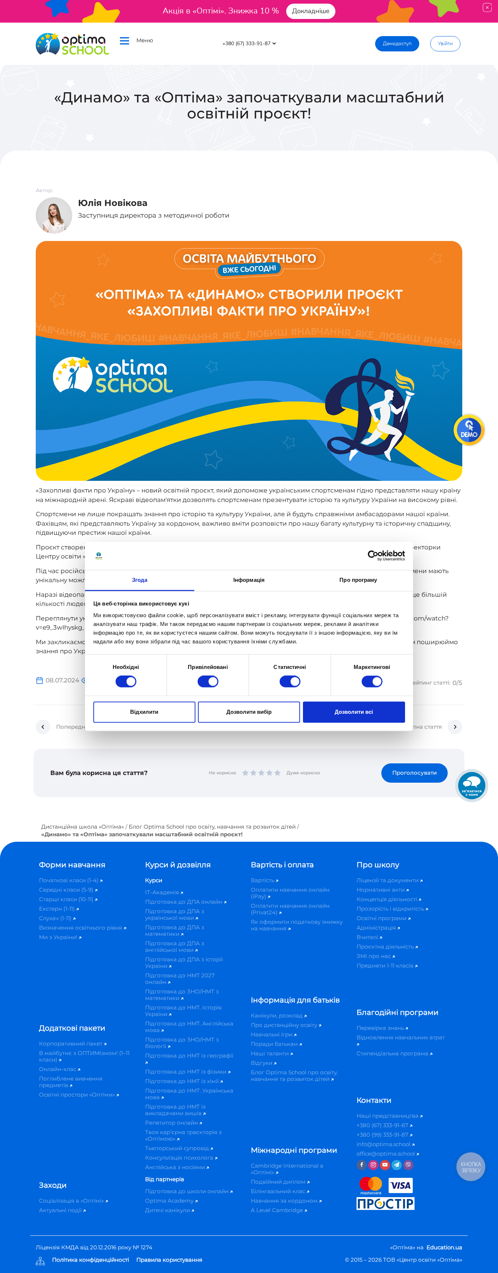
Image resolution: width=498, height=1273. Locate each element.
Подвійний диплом (279, 1181)
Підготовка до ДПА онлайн (184, 901)
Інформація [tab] (249, 580)
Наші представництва (388, 1115)
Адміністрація (377, 927)
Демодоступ (397, 43)
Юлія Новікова (113, 203)
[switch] (208, 682)
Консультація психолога (180, 1157)
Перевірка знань (381, 1027)
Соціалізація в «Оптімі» (72, 1200)
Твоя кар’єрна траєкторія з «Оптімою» (183, 1135)
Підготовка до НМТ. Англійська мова (189, 1026)
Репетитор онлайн (172, 1122)
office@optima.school (386, 1153)
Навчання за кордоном (285, 1200)
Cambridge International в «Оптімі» (287, 1169)
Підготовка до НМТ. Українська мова (189, 1094)
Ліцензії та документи (388, 880)
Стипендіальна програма (393, 1053)
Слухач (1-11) (56, 918)
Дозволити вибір (249, 712)
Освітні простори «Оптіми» (77, 1094)
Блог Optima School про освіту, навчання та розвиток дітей (212, 826)
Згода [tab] (140, 580)
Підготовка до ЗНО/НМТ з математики (182, 994)
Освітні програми (382, 918)
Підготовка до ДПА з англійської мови (174, 946)
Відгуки (262, 1062)
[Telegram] (397, 1165)
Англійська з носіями (175, 1167)
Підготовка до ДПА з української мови (174, 914)
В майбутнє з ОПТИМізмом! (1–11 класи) (84, 1056)
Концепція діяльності (388, 899)
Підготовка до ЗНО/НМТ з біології (182, 1043)
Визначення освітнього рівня (81, 927)
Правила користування (169, 1260)
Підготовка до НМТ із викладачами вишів (175, 1110)
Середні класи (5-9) (67, 889)
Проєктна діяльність (386, 946)
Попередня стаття (82, 726)
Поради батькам (275, 1043)
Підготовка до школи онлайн (187, 1191)
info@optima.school (384, 1144)
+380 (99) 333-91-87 (383, 1134)
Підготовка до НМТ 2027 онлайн (180, 978)
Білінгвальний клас (279, 1191)
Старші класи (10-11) (67, 899)
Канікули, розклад (277, 1015)
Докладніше (311, 11)
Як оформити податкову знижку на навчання (297, 925)
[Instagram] (373, 1165)
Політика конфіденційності (90, 1260)
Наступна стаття (419, 726)
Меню (144, 40)
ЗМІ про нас (374, 956)
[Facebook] (362, 1165)
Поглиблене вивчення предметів (70, 1082)
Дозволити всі (354, 712)
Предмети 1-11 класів (386, 965)
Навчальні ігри (272, 1034)
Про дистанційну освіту (285, 1024)
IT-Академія (162, 892)
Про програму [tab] (358, 580)
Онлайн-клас (58, 1069)
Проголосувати (414, 772)
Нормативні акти (381, 889)
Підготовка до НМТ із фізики (186, 1071)
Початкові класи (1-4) (69, 880)
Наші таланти (270, 1053)
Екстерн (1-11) (57, 908)
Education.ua (444, 1247)
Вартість (263, 880)
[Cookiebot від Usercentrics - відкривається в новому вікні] (373, 555)
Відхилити (144, 712)
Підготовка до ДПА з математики (174, 930)
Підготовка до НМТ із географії (189, 1055)
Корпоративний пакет (71, 1043)
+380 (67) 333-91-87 (383, 1125)
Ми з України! (59, 937)
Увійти (445, 43)
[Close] (487, 7)
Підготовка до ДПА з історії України (184, 962)
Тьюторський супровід (177, 1148)
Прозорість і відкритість (391, 908)
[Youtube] (385, 1165)
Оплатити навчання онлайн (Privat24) (290, 909)
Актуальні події (61, 1210)
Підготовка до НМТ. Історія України (183, 1010)
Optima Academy (170, 1200)
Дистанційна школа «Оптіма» (82, 826)
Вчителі (368, 937)
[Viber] (408, 1165)
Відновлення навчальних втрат (401, 1037)
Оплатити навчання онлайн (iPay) (290, 893)
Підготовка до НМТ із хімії (182, 1081)
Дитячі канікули (168, 1210)
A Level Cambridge (277, 1210)
